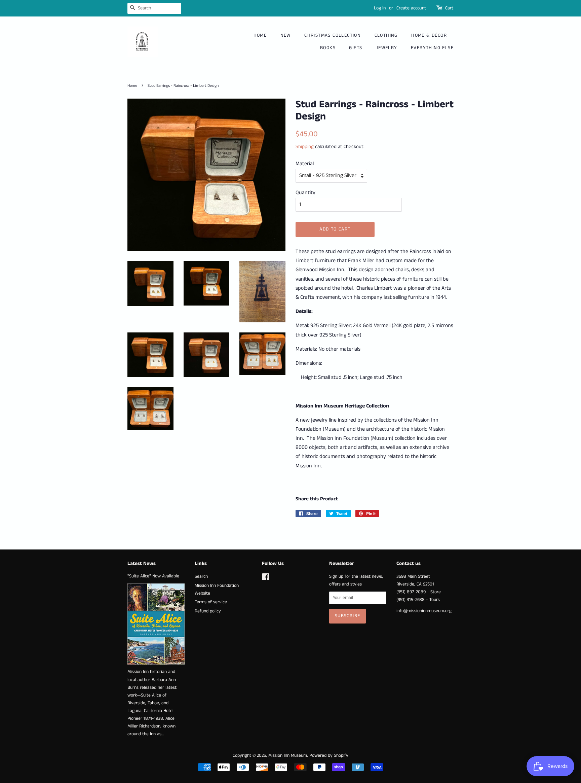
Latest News (141, 563)
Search (201, 576)
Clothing (386, 35)
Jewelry (386, 47)
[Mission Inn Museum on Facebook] (266, 578)
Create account (411, 8)
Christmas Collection (332, 35)
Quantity (305, 193)
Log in (380, 8)
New (285, 35)
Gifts (355, 47)
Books (328, 47)
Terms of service (211, 602)
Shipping (305, 146)
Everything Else (432, 47)
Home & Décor (429, 35)
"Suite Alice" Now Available (153, 576)
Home (260, 35)
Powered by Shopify (328, 755)
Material (305, 164)
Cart (449, 8)
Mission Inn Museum (287, 755)
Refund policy (208, 611)
